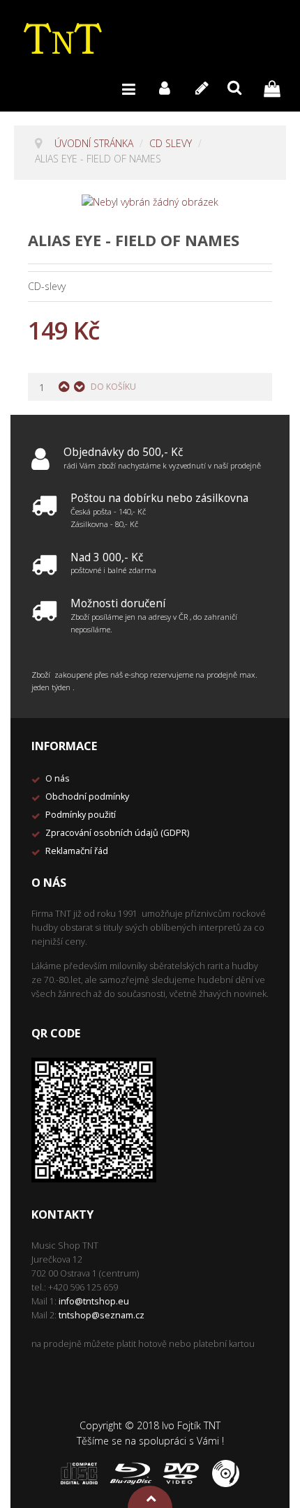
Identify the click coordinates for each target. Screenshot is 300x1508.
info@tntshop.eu (94, 1301)
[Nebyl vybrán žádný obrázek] (150, 201)
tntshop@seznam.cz (101, 1315)
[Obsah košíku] (275, 87)
